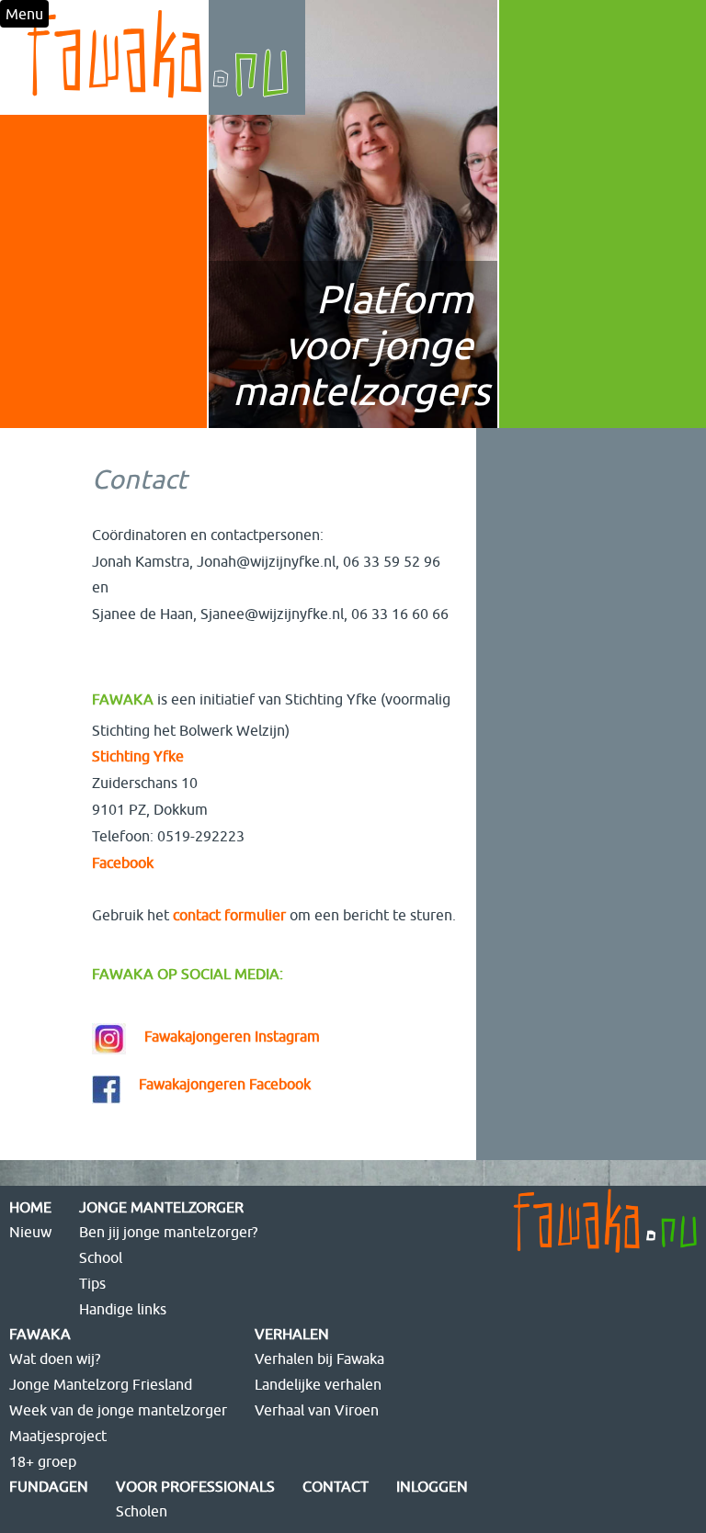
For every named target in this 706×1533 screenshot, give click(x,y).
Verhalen (292, 1333)
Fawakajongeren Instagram (232, 1036)
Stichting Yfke (138, 756)
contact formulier (229, 915)
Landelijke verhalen (318, 1384)
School (100, 1257)
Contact (335, 1486)
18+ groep (42, 1461)
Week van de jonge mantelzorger (118, 1410)
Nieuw (30, 1231)
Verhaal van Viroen (317, 1410)
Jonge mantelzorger (161, 1207)
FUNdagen (48, 1486)
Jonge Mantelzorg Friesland (100, 1384)
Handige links (122, 1309)
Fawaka (40, 1333)
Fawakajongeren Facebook (225, 1084)
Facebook (124, 862)
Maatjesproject (58, 1435)
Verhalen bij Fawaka (319, 1358)
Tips (92, 1283)
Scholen (141, 1511)
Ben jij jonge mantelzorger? (168, 1231)
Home (30, 1207)
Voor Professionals (195, 1486)
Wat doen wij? (54, 1358)
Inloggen (432, 1486)
